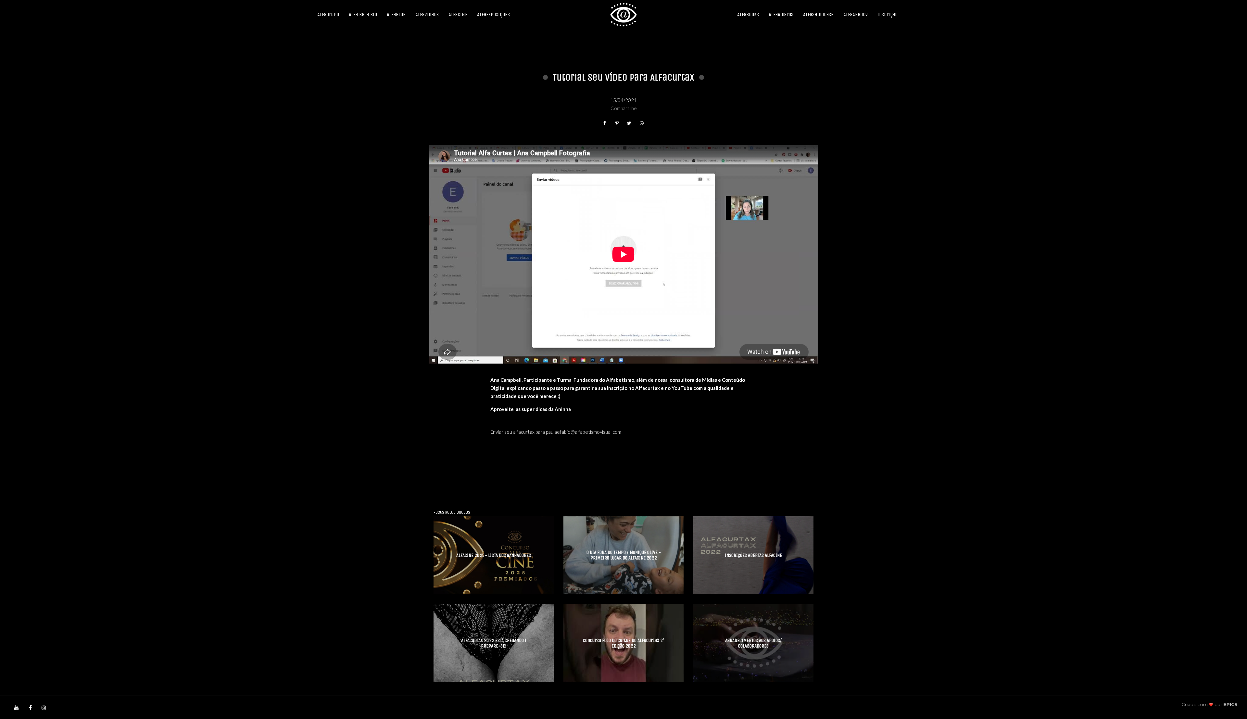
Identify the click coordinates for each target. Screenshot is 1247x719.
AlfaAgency (855, 14)
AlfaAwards (781, 14)
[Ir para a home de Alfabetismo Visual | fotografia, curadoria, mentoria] (623, 14)
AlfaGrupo (328, 14)
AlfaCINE (457, 14)
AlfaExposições (493, 14)
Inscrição (887, 14)
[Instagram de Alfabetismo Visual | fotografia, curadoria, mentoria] (44, 707)
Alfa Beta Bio (363, 14)
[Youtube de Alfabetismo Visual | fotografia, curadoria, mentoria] (16, 707)
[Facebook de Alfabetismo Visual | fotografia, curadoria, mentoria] (30, 707)
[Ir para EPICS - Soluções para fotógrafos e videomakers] (1209, 704)
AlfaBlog (396, 14)
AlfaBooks (748, 14)
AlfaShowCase (818, 14)
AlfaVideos (427, 14)
